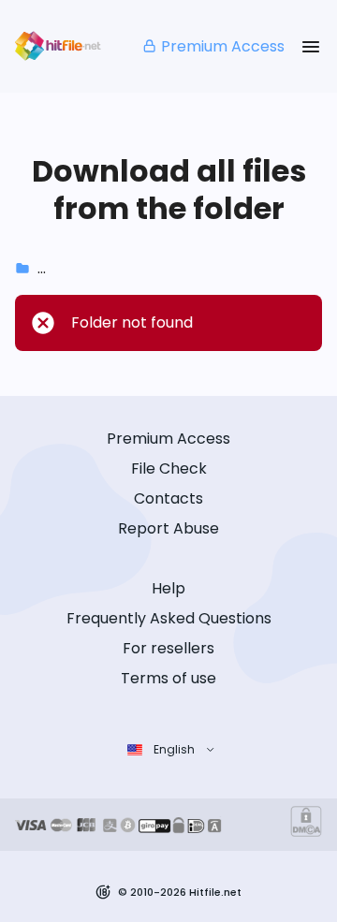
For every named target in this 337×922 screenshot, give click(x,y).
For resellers (168, 648)
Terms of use (168, 678)
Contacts (168, 498)
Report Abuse (168, 528)
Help (168, 588)
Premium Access (223, 46)
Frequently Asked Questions (168, 618)
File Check (169, 468)
